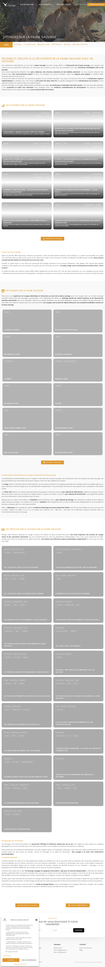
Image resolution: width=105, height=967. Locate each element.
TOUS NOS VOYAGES (63, 4)
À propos (57, 944)
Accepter (11, 960)
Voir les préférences (29, 960)
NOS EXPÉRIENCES (45, 4)
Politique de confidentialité (20, 964)
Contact (82, 944)
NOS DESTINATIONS (27, 4)
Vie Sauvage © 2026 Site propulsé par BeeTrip (88, 962)
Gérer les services (7, 955)
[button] (36, 920)
